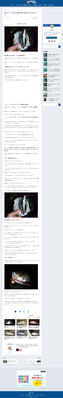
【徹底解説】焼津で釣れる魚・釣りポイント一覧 (54, 55)
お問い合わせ (51, 5)
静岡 (38, 317)
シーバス (32, 317)
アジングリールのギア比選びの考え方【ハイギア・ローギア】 (54, 60)
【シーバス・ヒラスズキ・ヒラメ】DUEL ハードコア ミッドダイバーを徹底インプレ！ (51, 90)
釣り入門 (40, 5)
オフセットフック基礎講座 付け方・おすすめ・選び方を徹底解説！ (51, 71)
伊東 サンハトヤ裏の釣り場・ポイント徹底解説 (54, 80)
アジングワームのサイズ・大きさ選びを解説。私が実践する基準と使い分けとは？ (51, 65)
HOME (32, 393)
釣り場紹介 (45, 5)
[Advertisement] (21, 92)
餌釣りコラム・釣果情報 (32, 5)
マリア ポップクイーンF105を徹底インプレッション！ (54, 95)
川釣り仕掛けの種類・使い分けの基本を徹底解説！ (54, 76)
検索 (59, 47)
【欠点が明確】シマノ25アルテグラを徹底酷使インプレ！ (54, 99)
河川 (36, 317)
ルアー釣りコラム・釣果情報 (21, 5)
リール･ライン (12, 5)
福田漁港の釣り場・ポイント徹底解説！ (54, 85)
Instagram (20, 351)
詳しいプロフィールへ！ (51, 37)
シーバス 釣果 (36, 315)
